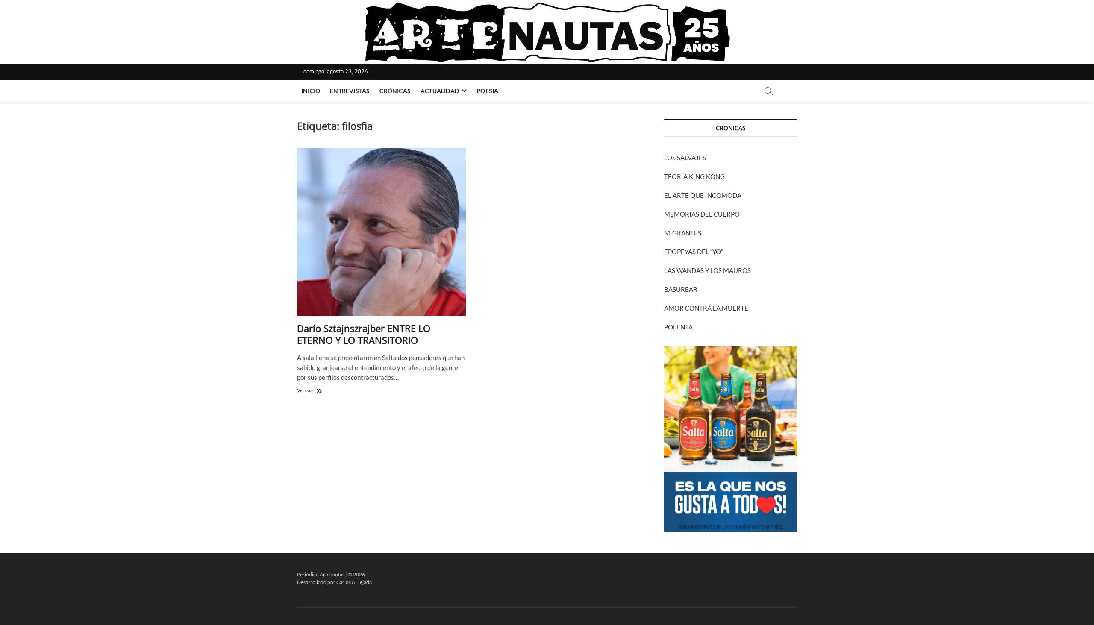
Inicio (310, 90)
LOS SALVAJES (685, 157)
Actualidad (440, 90)
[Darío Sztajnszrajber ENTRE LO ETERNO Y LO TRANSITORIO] (381, 232)
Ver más (320, 391)
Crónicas (395, 90)
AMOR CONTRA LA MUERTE (706, 308)
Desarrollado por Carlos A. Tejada (334, 582)
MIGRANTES (682, 233)
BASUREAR (680, 289)
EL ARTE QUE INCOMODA (702, 195)
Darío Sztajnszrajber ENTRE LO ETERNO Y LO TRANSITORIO (363, 334)
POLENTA (678, 327)
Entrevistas (350, 90)
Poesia (487, 90)
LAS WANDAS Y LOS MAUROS (707, 270)
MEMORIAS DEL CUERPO (702, 214)
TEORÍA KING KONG (694, 176)
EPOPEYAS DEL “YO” (693, 251)
